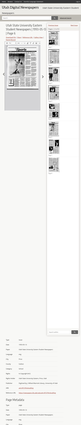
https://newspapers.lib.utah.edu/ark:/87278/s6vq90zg (37, 393)
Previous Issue (53, 25)
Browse (10, 2)
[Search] (54, 18)
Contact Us (18, 2)
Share (19, 37)
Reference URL (28, 37)
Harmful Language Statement (33, 2)
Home (4, 2)
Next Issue (74, 25)
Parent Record (11, 40)
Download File (11, 37)
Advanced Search (65, 18)
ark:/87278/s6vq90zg (26, 388)
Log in (78, 2)
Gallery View (38, 37)
